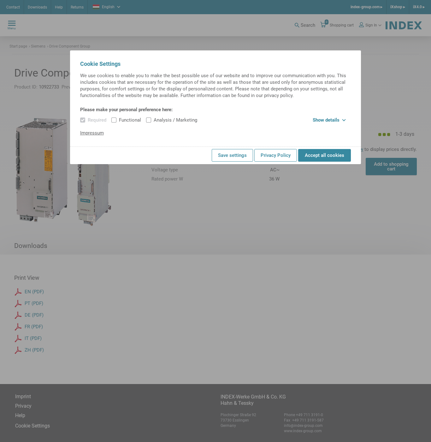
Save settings (232, 155)
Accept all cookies (324, 155)
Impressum (92, 133)
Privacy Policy (276, 155)
